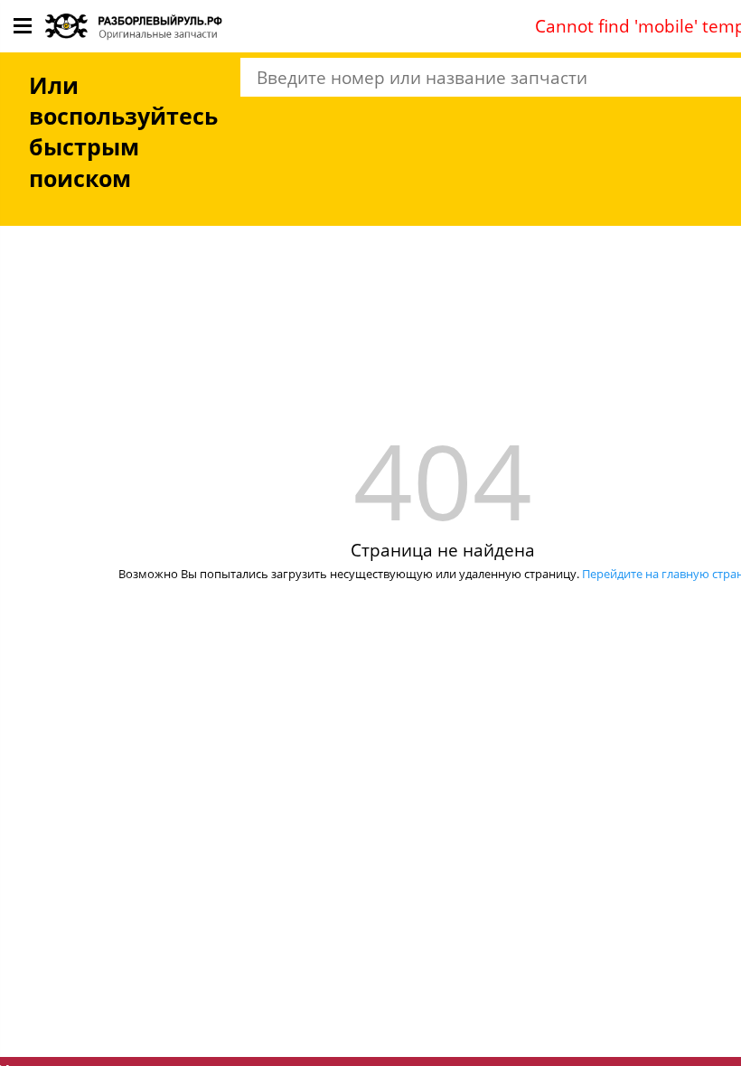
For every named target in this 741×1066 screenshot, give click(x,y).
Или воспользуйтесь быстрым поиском (123, 131)
